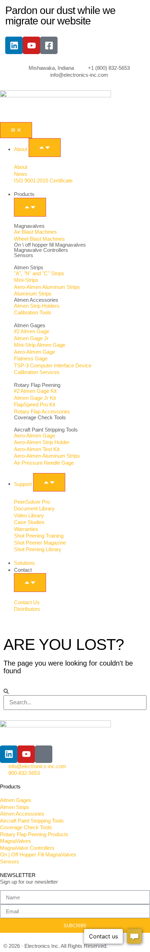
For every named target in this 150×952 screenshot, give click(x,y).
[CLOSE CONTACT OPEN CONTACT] (30, 582)
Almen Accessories (36, 300)
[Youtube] (31, 45)
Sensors (23, 255)
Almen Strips (28, 267)
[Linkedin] (14, 45)
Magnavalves (29, 226)
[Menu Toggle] (16, 130)
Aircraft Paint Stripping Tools (46, 430)
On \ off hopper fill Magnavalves (50, 245)
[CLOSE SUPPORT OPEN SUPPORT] (49, 482)
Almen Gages (29, 325)
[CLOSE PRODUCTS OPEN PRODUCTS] (30, 207)
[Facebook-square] (49, 45)
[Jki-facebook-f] (43, 754)
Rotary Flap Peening (37, 385)
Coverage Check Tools (40, 417)
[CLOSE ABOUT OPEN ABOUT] (45, 147)
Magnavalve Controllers (41, 250)
